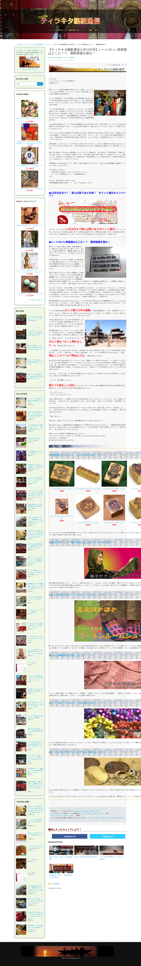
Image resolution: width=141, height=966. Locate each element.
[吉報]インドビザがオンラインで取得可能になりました (35, 835)
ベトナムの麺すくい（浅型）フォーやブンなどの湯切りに (29, 189)
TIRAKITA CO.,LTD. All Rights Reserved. (70, 958)
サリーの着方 (31, 663)
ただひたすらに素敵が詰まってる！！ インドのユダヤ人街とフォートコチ (35, 678)
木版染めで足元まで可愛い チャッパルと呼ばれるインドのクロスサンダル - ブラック (29, 226)
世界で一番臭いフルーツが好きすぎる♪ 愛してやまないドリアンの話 (35, 704)
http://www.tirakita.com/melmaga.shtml (106, 818)
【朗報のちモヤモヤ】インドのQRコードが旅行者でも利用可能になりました (35, 466)
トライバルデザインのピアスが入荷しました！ (78, 752)
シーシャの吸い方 (33, 859)
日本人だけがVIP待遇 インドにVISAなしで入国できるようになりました (35, 901)
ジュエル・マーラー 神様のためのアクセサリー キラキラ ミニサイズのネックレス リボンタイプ (29, 271)
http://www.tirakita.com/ (92, 813)
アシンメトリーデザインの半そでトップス (29, 248)
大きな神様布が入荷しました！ (68, 655)
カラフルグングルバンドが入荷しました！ (75, 703)
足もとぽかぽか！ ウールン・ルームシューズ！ (79, 595)
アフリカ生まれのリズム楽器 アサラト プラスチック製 (29, 294)
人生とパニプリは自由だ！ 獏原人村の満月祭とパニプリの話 (36, 400)
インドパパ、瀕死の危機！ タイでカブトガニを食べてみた (36, 599)
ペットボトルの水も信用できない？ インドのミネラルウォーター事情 (35, 480)
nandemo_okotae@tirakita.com (86, 811)
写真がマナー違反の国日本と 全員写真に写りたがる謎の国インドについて (35, 546)
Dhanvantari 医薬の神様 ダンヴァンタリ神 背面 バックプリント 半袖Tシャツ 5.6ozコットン (29, 166)
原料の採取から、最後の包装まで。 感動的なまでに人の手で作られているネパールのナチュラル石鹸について (35, 785)
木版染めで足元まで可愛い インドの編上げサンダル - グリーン (30, 119)
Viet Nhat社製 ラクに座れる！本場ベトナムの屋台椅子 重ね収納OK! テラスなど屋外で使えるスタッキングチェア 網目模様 (30, 143)
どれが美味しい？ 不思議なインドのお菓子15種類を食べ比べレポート (35, 770)
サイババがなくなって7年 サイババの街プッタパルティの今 (35, 638)
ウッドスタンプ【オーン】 (114, 522)
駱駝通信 (72, 57)
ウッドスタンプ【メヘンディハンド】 (61, 517)
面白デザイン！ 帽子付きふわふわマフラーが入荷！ (81, 542)
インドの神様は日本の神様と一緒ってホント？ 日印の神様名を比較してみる (35, 427)
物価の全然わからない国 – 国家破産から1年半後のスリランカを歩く (35, 506)
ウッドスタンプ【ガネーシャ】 (114, 489)
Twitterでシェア (108, 836)
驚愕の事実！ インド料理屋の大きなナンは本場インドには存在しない (35, 927)
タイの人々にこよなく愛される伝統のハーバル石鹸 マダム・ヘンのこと (35, 625)
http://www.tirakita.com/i (62, 815)
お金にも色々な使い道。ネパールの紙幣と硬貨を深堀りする (35, 731)
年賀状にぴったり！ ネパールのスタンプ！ (76, 455)
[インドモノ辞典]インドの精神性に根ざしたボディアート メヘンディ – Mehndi (35, 651)
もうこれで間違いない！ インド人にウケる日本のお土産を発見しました (35, 572)
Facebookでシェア (70, 836)
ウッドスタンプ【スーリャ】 (62, 489)
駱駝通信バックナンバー (63, 57)
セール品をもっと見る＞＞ (35, 300)
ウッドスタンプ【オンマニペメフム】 (88, 489)
